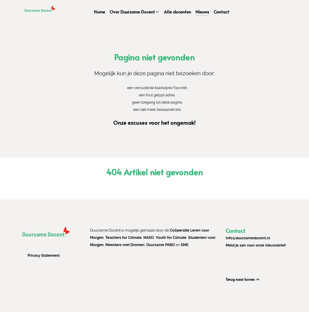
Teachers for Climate (123, 237)
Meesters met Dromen (125, 245)
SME (184, 245)
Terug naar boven (241, 279)
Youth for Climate (171, 237)
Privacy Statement (44, 255)
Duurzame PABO (160, 245)
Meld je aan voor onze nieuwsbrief (256, 245)
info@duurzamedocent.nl (248, 238)
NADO (148, 237)
